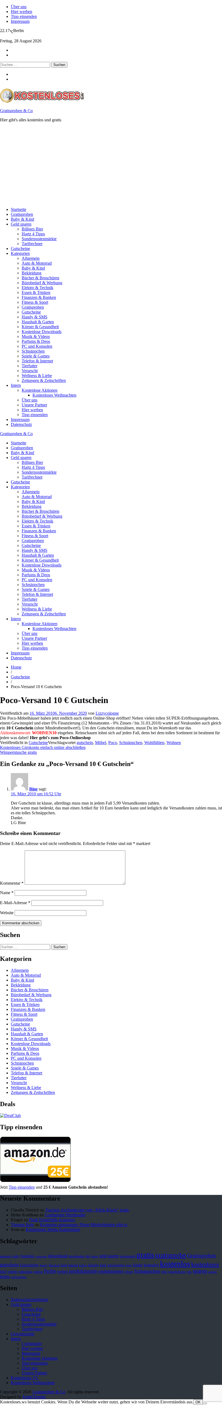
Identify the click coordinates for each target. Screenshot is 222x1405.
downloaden (76, 1256)
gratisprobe (170, 1255)
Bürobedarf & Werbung (42, 282)
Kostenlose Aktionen (39, 390)
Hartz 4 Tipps (33, 234)
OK (198, 1402)
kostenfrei (151, 1265)
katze (103, 1265)
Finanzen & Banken (39, 297)
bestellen (27, 1256)
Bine (33, 789)
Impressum (20, 21)
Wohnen (173, 742)
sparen (200, 1271)
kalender (93, 1265)
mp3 (3, 1272)
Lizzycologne (107, 713)
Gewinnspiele (22, 1333)
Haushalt (54, 1265)
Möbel (100, 742)
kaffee (83, 1265)
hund (64, 1265)
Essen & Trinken (36, 292)
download (57, 1255)
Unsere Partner (34, 405)
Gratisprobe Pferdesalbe (65, 1215)
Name (7, 892)
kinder (138, 1265)
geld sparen (109, 1256)
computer (41, 1256)
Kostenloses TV (24, 1377)
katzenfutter (116, 1265)
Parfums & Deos (36, 341)
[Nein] (205, 1403)
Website (7, 912)
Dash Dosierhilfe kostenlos (52, 1219)
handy (44, 1265)
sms (189, 1271)
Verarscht (30, 370)
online (12, 1272)
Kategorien (20, 253)
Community (32, 1343)
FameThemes (34, 1396)
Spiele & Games (36, 356)
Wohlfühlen (154, 742)
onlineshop (25, 1271)
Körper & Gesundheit (40, 326)
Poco (112, 742)
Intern (16, 385)
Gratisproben (22, 214)
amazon (5, 1256)
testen (5, 1276)
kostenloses (205, 1264)
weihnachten (19, 1277)
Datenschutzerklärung (29, 1299)
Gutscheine (20, 248)
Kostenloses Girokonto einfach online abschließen (43, 747)
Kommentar (12, 883)
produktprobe (83, 1271)
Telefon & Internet (37, 361)
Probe (50, 1271)
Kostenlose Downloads (41, 331)
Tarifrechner (32, 243)
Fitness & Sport (35, 302)
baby (16, 1256)
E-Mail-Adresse (15, 902)
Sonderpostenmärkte (39, 238)
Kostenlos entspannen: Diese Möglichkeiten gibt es (83, 1224)
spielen (212, 1271)
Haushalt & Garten (38, 321)
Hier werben (21, 11)
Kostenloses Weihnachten (54, 395)
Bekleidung (31, 273)
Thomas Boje (22, 1224)
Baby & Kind (22, 219)
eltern (94, 1256)
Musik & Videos (36, 336)
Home (16, 667)
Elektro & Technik (37, 287)
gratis (145, 1254)
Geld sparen (21, 224)
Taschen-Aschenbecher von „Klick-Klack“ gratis (87, 1210)
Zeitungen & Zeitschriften (44, 380)
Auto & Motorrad (37, 263)
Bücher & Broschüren (40, 278)
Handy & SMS (34, 317)
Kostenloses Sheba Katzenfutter (53, 1229)
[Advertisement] (111, 165)
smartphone (176, 1272)
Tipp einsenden (24, 16)
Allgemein (31, 258)
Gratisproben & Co (16, 110)
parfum (38, 1271)
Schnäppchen (33, 351)
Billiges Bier (32, 229)
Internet (73, 1265)
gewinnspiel (127, 1256)
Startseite (18, 209)
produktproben (110, 1271)
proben (62, 1272)
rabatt (129, 1272)
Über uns (19, 6)
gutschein (85, 742)
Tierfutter (29, 365)
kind (129, 1265)
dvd (87, 1256)
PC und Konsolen (37, 346)
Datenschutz (21, 424)
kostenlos (175, 1263)
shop (164, 1271)
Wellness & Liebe (37, 375)
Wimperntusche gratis (18, 752)
